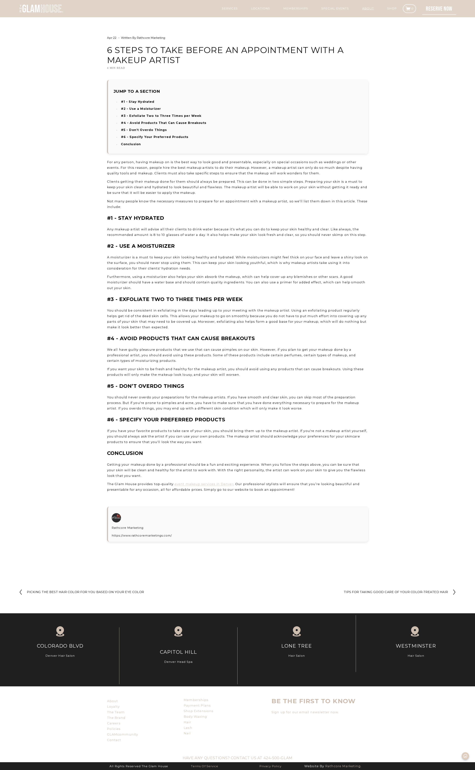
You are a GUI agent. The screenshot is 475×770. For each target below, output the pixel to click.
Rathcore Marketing (151, 38)
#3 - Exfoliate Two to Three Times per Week (161, 116)
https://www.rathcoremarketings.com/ (142, 535)
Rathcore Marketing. (343, 766)
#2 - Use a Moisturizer (141, 109)
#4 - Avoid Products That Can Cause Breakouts (163, 123)
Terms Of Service (204, 766)
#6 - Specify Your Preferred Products (155, 137)
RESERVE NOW (439, 8)
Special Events (335, 8)
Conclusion (131, 144)
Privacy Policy (270, 766)
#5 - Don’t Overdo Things (144, 130)
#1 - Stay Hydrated (138, 101)
